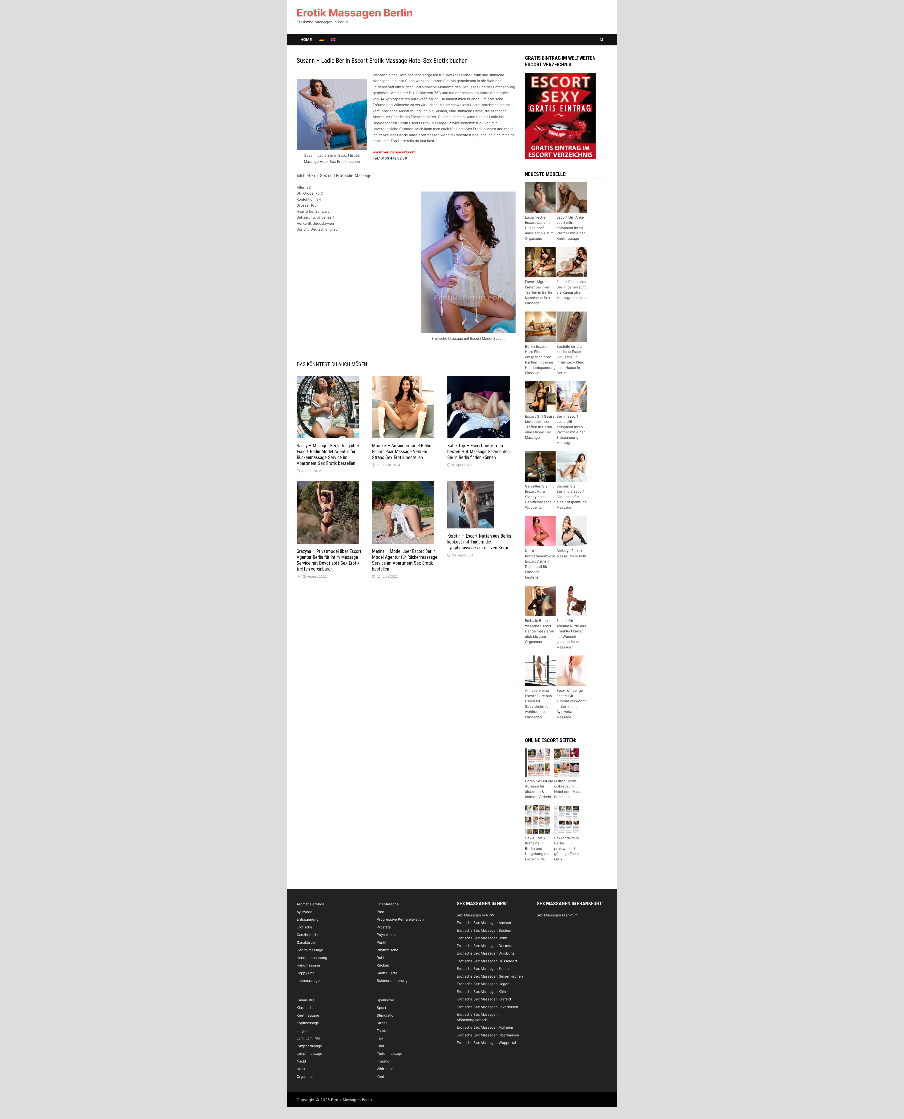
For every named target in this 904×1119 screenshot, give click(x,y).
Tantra (382, 1030)
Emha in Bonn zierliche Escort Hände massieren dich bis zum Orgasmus (539, 631)
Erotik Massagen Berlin (355, 12)
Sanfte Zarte (387, 973)
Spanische (385, 1000)
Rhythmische (387, 950)
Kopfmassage (308, 1023)
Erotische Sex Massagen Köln (481, 991)
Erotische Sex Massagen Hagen (483, 984)
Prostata (384, 927)
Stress (382, 1023)
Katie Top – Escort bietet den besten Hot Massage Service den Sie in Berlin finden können (478, 451)
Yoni (380, 1076)
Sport (381, 1007)
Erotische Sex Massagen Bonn (482, 938)
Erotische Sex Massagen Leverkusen (487, 1007)
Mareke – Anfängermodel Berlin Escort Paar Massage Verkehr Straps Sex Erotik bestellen (401, 451)
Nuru (301, 1069)
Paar (380, 912)
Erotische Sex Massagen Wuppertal (486, 1042)
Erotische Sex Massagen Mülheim (485, 1027)
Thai (380, 1046)
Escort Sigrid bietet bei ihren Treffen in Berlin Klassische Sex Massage (538, 292)
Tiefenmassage (389, 1053)
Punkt (381, 942)
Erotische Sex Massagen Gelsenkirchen (490, 976)
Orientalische (388, 904)
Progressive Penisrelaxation (400, 919)
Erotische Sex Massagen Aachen (484, 922)
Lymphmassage (309, 1053)
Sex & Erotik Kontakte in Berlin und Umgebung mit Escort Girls (537, 848)
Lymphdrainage (309, 1046)
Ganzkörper (306, 942)
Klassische (306, 1007)
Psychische (386, 934)
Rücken (383, 965)
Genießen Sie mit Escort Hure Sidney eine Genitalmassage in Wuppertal (540, 497)
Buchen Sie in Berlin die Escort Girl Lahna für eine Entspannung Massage (572, 497)
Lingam (303, 1030)
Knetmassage (308, 1015)
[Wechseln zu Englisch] (333, 39)
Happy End (306, 973)
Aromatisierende (310, 904)
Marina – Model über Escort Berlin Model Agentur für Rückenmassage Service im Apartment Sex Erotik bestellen (404, 560)
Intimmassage (308, 980)
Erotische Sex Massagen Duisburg (485, 953)
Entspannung (308, 919)
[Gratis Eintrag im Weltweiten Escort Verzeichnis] (560, 115)
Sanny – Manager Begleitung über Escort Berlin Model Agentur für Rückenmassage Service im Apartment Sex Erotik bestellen (328, 454)
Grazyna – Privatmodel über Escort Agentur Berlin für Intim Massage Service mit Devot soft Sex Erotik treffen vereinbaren (329, 560)
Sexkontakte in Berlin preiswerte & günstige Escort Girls (567, 848)
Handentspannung (312, 957)
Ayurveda (304, 912)
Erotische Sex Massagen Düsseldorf (487, 961)
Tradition (384, 1061)
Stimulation (386, 1015)
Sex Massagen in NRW (475, 915)
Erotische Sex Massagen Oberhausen (488, 1035)
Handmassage (308, 965)
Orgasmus (305, 1076)
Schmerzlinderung (392, 980)
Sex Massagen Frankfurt (557, 915)
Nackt (301, 1061)
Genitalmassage (310, 950)
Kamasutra (305, 1000)
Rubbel (382, 957)
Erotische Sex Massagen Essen (483, 968)
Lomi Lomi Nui (308, 1038)
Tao (380, 1038)
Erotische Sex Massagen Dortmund (486, 945)
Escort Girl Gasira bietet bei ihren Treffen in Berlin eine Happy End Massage (539, 427)
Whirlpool (385, 1069)
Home (306, 39)
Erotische (304, 927)
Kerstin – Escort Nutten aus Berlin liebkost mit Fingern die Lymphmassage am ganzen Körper (479, 542)
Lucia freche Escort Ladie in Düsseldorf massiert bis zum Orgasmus (539, 228)
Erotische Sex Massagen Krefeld (484, 999)
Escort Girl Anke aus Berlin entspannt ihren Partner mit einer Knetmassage (571, 228)
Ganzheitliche (308, 934)
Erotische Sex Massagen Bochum (484, 930)
